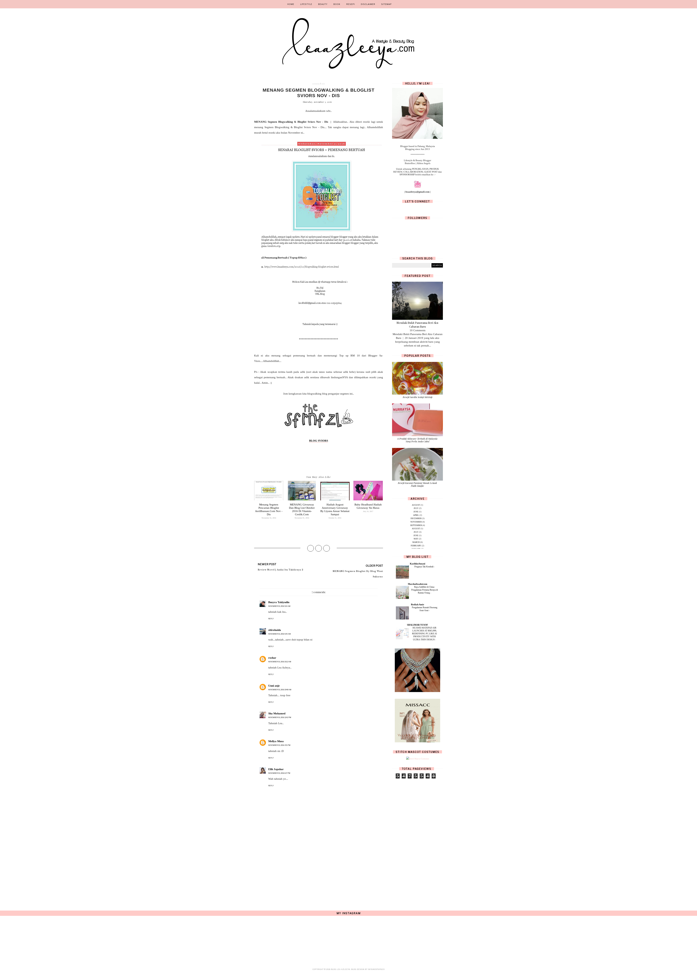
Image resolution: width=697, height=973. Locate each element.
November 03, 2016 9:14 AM (279, 606)
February (416, 545)
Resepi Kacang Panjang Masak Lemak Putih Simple (417, 484)
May (416, 539)
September (416, 525)
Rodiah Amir (417, 604)
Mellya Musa (276, 741)
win (323, 84)
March (416, 542)
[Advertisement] (318, 870)
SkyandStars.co (376, 969)
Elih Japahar (276, 769)
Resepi (350, 4)
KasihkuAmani (417, 563)
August (416, 505)
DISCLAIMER (368, 4)
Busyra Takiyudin (278, 602)
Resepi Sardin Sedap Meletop (417, 397)
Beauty (322, 4)
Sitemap (386, 4)
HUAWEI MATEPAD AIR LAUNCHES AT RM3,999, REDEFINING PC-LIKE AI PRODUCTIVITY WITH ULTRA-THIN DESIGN (424, 634)
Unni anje (274, 685)
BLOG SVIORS (318, 440)
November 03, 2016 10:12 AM (279, 662)
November (416, 522)
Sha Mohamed (276, 713)
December (416, 518)
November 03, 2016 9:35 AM (279, 634)
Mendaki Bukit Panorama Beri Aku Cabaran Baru (417, 324)
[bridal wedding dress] (417, 742)
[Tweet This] (318, 548)
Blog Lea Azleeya (340, 969)
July (416, 508)
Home (290, 4)
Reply (271, 619)
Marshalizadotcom (417, 584)
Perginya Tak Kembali (424, 566)
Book (336, 4)
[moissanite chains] (417, 691)
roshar (272, 657)
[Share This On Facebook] (310, 548)
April (416, 515)
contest (315, 84)
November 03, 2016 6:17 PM (279, 773)
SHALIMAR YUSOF (417, 624)
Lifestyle (306, 4)
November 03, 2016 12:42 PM (279, 717)
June (415, 512)
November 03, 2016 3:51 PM (279, 745)
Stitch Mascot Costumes (417, 751)
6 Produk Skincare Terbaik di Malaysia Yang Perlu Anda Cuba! (417, 440)
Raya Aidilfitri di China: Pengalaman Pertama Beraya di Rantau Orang (424, 590)
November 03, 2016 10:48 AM (279, 690)
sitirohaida (274, 630)
